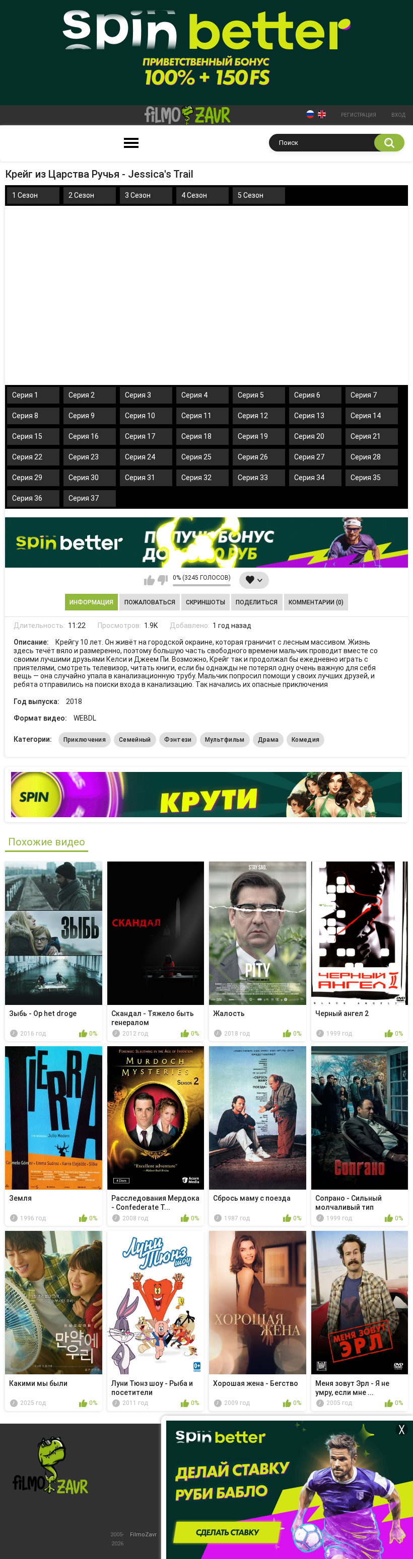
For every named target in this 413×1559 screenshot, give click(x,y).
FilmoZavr (143, 1534)
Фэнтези (178, 739)
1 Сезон (25, 195)
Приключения (84, 739)
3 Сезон (138, 195)
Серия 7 (364, 395)
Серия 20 (309, 436)
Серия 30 (83, 478)
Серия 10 (140, 416)
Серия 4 (194, 395)
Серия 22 (27, 457)
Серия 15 (27, 436)
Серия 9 (81, 416)
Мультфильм (225, 739)
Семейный (135, 739)
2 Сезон (81, 195)
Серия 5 (251, 395)
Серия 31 (140, 478)
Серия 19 (253, 436)
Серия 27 (309, 457)
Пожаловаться (149, 602)
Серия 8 (25, 416)
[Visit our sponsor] (206, 542)
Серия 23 (83, 457)
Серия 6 (307, 395)
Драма (268, 739)
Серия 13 (309, 416)
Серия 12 (253, 416)
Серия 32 (196, 478)
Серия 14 (366, 416)
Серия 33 (253, 478)
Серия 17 (140, 436)
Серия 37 (83, 498)
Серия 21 (366, 436)
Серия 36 (27, 498)
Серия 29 (27, 478)
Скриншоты (205, 602)
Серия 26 (253, 457)
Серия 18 (196, 436)
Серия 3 (138, 395)
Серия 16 (83, 436)
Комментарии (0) (316, 602)
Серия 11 (196, 416)
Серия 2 (81, 395)
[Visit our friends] (206, 794)
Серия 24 (140, 457)
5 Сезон (250, 195)
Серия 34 (309, 478)
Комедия (305, 739)
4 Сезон (194, 195)
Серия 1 (25, 395)
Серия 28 (366, 457)
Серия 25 (196, 457)
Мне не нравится (162, 580)
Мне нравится (149, 580)
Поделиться (257, 602)
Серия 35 (366, 478)
